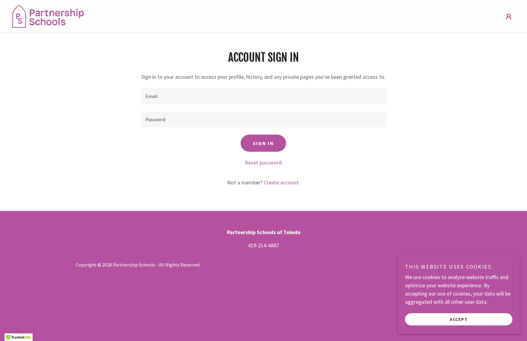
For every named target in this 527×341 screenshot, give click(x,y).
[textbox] (263, 96)
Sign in (263, 143)
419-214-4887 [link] (263, 245)
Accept (459, 319)
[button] (509, 16)
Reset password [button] (263, 162)
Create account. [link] (282, 182)
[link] (48, 15)
